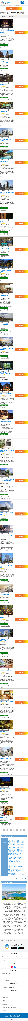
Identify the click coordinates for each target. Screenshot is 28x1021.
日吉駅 (9, 858)
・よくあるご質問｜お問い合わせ (7, 977)
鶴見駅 (9, 851)
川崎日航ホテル (5, 640)
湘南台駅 (19, 857)
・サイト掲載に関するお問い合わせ (8, 987)
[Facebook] (15, 967)
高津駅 (13, 858)
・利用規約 (3, 1000)
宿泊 (16, 956)
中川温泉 (22, 874)
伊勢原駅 (10, 857)
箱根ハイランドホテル (6, 701)
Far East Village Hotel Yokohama (7, 193)
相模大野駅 (17, 856)
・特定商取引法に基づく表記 (7, 1010)
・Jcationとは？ (4, 994)
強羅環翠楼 (3, 111)
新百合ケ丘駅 (11, 856)
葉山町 (18, 844)
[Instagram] (12, 967)
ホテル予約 (7, 940)
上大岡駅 (18, 858)
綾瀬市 (14, 844)
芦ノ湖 (9, 869)
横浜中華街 (10, 865)
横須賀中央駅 (11, 860)
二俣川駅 (17, 860)
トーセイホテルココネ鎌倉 (6, 271)
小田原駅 (18, 849)
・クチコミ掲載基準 (5, 980)
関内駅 (19, 853)
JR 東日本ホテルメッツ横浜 (6, 139)
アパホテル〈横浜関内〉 (6, 566)
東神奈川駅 (14, 851)
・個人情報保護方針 (5, 1004)
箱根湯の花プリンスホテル (6, 161)
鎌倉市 (9, 841)
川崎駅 (9, 847)
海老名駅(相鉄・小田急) (13, 854)
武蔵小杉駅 (10, 850)
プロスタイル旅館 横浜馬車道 (7, 31)
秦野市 (9, 842)
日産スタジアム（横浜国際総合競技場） (15, 867)
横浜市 (9, 840)
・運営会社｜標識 (4, 997)
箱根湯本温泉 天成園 (6, 758)
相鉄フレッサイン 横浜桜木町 (7, 451)
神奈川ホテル (12, 940)
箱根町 (22, 844)
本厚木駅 (23, 856)
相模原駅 (10, 853)
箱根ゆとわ (3, 617)
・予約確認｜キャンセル (6, 973)
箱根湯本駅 (18, 861)
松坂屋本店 (3, 84)
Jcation (1, 940)
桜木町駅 (15, 853)
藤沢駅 (9, 849)
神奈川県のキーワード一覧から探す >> (19, 878)
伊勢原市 (22, 842)
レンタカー (4, 960)
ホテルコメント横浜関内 (6, 513)
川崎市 (13, 840)
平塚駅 (13, 849)
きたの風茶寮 (4, 324)
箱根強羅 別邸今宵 (5, 421)
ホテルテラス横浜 (5, 393)
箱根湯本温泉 (11, 873)
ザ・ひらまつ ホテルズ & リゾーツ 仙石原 (7, 479)
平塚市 (22, 840)
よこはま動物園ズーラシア (13, 874)
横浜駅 (13, 847)
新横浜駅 (20, 851)
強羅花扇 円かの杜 (5, 295)
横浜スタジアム (11, 870)
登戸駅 (20, 850)
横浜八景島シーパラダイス (13, 871)
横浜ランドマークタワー (17, 869)
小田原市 (18, 841)
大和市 (17, 842)
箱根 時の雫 (3, 731)
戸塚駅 (17, 847)
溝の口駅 (16, 850)
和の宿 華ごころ (5, 373)
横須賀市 (18, 840)
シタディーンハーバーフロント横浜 (6, 61)
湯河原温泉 (18, 870)
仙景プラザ (3, 817)
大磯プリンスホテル (6, 535)
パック (3, 956)
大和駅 (14, 857)
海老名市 (10, 844)
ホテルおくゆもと (5, 670)
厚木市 (13, 842)
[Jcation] (5, 2)
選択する (21, 32)
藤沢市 (13, 841)
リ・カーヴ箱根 (5, 594)
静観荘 (2, 221)
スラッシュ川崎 (5, 248)
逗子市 (22, 841)
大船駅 (22, 847)
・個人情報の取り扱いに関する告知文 (8, 1007)
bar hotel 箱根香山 (6, 788)
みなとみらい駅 (11, 861)
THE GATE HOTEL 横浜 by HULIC (6, 348)
